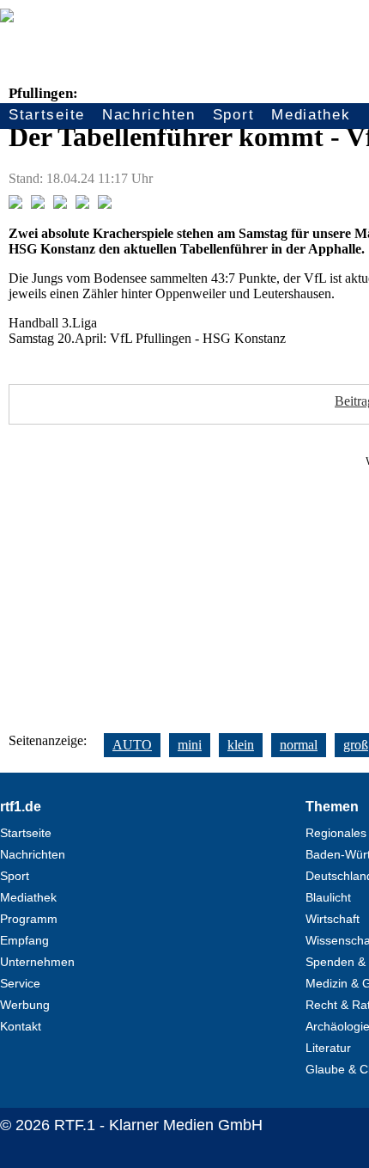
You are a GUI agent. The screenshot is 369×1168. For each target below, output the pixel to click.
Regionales (335, 833)
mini (190, 744)
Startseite (47, 115)
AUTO (132, 744)
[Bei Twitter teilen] (38, 204)
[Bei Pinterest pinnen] (82, 204)
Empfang (24, 940)
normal (299, 744)
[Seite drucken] (105, 204)
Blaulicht (328, 897)
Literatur (328, 1048)
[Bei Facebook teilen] (15, 204)
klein (240, 744)
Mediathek (310, 115)
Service (20, 983)
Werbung (25, 1005)
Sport (234, 115)
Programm (28, 919)
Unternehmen (37, 962)
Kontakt (20, 1026)
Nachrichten (149, 115)
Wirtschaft (332, 919)
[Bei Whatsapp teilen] (60, 204)
